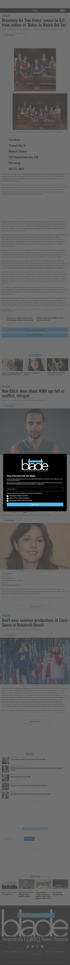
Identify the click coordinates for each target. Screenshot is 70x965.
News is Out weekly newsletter (19, 498)
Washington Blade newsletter (18, 495)
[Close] (64, 456)
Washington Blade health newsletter (20, 500)
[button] (35, 497)
